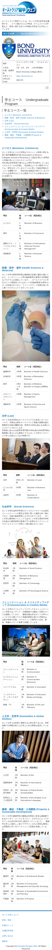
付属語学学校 (7, 931)
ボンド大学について (10, 915)
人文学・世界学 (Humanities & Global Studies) (24, 132)
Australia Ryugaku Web (27, 946)
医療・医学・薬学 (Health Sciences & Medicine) (25, 118)
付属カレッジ (7, 925)
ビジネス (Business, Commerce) (18, 115)
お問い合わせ (7, 936)
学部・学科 (6, 920)
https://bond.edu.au (24, 76)
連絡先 (5, 941)
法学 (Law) (9, 121)
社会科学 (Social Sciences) (17, 124)
